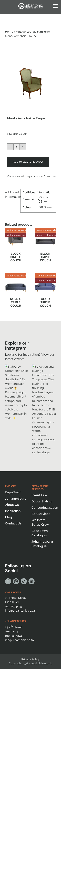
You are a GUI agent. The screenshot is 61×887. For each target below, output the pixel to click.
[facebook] (8, 581)
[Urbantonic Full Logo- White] (30, 4)
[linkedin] (31, 581)
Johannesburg (15, 621)
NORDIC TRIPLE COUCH (15, 302)
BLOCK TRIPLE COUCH (45, 257)
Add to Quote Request (28, 161)
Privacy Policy (30, 659)
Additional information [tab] (11, 194)
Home (9, 31)
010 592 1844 (13, 635)
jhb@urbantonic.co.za (19, 640)
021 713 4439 (13, 606)
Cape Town (13, 592)
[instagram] (16, 581)
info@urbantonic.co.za (20, 610)
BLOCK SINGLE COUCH (15, 257)
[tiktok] (24, 581)
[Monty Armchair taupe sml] (30, 83)
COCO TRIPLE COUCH (45, 302)
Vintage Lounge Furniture (32, 31)
